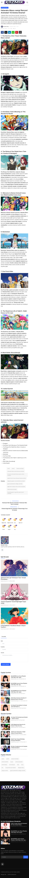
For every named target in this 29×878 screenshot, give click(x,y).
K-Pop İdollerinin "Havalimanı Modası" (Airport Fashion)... (13, 626)
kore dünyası (12, 764)
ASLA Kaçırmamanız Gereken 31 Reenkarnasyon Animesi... (18, 698)
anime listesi (4, 764)
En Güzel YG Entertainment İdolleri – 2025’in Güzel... (19, 718)
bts (2, 767)
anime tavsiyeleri (18, 761)
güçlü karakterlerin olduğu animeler (14, 483)
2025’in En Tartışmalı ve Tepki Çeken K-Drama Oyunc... (18, 732)
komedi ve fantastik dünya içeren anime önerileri (15, 474)
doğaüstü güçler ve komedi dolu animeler (16, 481)
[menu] (2, 2)
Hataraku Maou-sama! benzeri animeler (15, 471)
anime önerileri (5, 761)
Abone (25, 857)
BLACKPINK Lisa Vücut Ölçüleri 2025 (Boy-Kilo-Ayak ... (18, 676)
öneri (8, 468)
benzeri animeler (20, 468)
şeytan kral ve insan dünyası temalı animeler (16, 478)
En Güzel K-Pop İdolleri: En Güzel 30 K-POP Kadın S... (19, 706)
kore (22, 764)
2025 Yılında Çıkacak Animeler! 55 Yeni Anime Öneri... (19, 824)
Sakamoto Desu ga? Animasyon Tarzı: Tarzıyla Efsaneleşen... (13, 578)
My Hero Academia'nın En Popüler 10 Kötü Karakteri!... (19, 747)
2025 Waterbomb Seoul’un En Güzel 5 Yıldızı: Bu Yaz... (18, 725)
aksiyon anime (5, 770)
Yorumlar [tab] (4, 636)
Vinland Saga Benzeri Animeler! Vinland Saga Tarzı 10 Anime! (15, 509)
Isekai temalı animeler (12, 489)
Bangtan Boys (21, 767)
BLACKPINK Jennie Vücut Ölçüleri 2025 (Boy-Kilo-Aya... (19, 684)
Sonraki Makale (13, 506)
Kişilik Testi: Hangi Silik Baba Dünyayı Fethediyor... (18, 739)
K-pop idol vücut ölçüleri (11, 767)
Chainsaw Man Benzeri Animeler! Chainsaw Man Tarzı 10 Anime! (14, 503)
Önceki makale (15, 501)
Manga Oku (3, 874)
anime (13, 468)
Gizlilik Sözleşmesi (12, 874)
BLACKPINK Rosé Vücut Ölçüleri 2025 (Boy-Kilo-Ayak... (18, 691)
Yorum (2, 652)
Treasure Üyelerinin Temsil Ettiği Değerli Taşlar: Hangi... (13, 602)
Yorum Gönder (5, 664)
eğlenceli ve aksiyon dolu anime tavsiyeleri (16, 486)
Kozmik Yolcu (4, 545)
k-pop (11, 761)
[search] (27, 2)
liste (18, 764)
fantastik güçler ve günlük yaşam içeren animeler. (15, 493)
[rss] (2, 864)
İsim (2, 641)
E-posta (3, 646)
